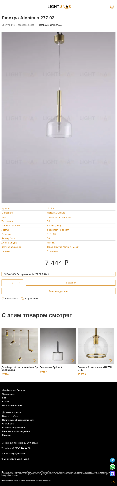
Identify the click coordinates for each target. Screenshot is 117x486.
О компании (8, 424)
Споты (5, 401)
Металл (51, 212)
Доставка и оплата (11, 412)
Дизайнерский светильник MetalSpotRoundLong (20, 368)
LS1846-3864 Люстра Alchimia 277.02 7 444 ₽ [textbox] (26, 274)
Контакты (6, 435)
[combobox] (58, 274)
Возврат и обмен (10, 416)
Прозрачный (53, 217)
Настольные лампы (12, 405)
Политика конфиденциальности (18, 420)
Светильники (8, 394)
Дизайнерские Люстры (13, 390)
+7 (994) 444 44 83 (21, 448)
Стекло (61, 212)
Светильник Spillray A (51, 367)
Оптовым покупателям (13, 427)
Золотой (66, 217)
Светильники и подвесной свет (18, 25)
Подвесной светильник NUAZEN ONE (95, 368)
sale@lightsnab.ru (17, 453)
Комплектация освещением (16, 431)
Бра (4, 398)
